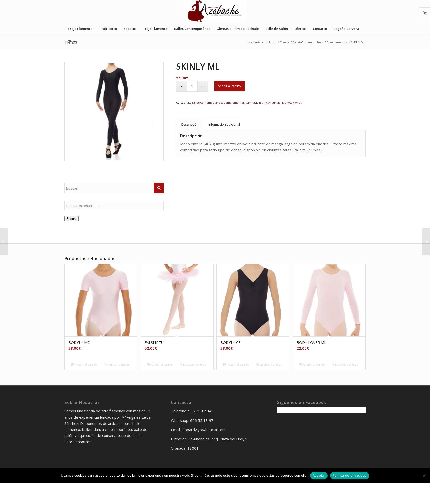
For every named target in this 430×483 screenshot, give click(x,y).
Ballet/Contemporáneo (207, 102)
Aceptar (319, 475)
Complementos (234, 102)
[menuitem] (80, 28)
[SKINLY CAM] (426, 241)
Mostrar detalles (118, 364)
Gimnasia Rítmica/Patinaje (263, 102)
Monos (286, 102)
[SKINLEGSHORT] (4, 241)
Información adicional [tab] (224, 124)
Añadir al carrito (229, 86)
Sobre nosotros (77, 441)
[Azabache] (215, 11)
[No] (423, 475)
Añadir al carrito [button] (85, 364)
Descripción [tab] (189, 124)
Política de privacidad (350, 475)
